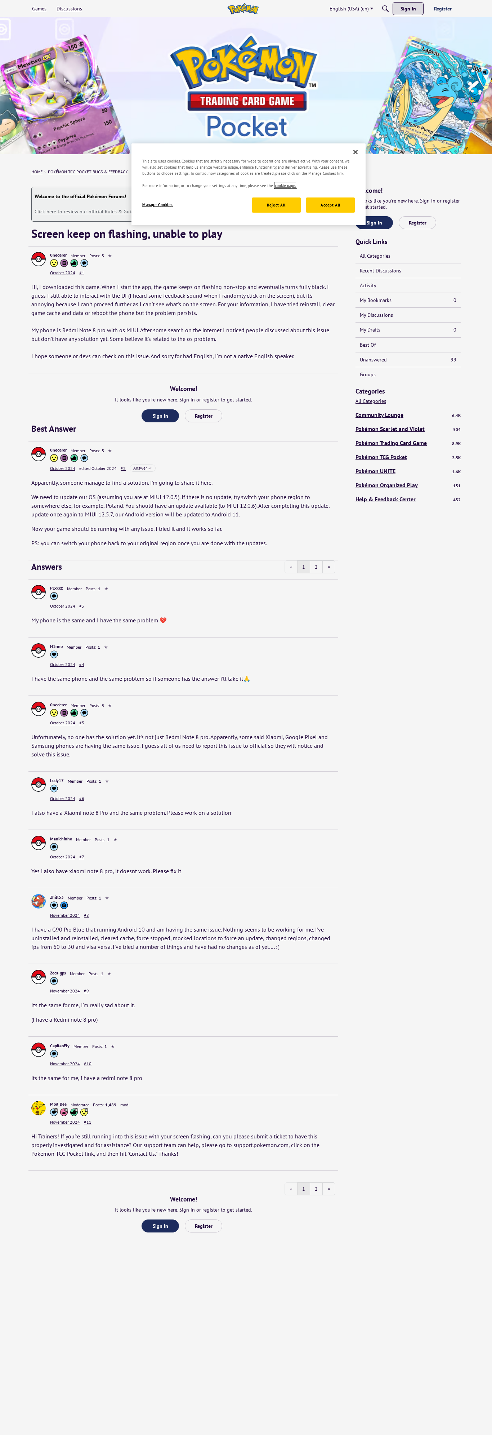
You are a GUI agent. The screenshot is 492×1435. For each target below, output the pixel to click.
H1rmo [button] (56, 646)
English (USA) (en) (349, 8)
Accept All (330, 205)
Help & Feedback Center (408, 499)
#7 (81, 856)
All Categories (375, 256)
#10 (87, 1063)
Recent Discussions (380, 270)
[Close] (355, 152)
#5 (81, 722)
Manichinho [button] (61, 838)
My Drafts (408, 329)
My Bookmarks (408, 300)
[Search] (385, 8)
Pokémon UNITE (408, 471)
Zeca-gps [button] (58, 973)
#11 (87, 1122)
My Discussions (376, 315)
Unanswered (408, 359)
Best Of (368, 345)
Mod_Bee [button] (58, 1104)
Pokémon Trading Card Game (408, 443)
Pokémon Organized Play (408, 485)
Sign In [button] (160, 416)
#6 (81, 798)
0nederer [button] (58, 255)
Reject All (276, 205)
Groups (368, 374)
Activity (368, 285)
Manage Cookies (157, 205)
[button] (38, 259)
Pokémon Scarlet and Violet (408, 428)
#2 (123, 468)
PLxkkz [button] (56, 588)
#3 (81, 606)
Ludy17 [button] (57, 780)
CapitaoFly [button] (60, 1045)
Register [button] (204, 416)
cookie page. (285, 185)
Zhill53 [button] (57, 897)
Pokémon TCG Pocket (408, 457)
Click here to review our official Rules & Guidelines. (91, 211)
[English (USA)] (243, 8)
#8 (86, 915)
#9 (86, 991)
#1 (81, 272)
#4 (81, 664)
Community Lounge (408, 414)
